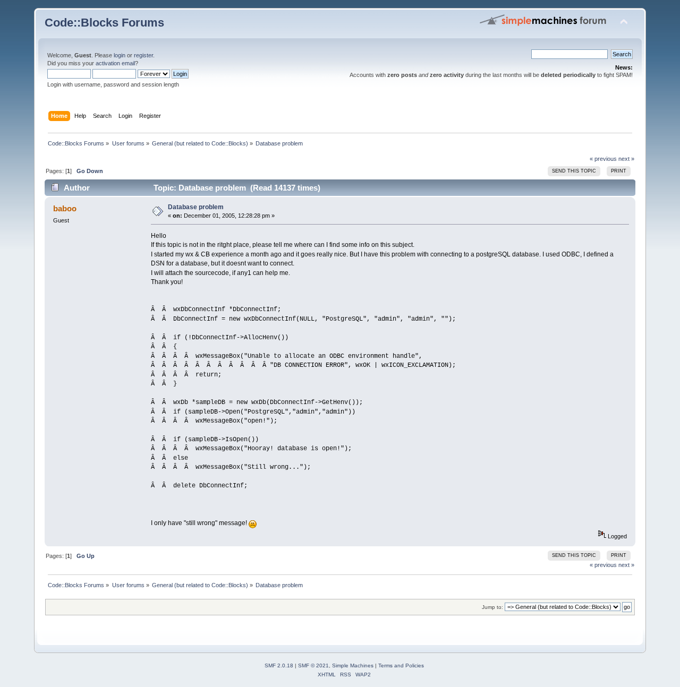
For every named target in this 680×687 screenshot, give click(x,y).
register (143, 55)
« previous (603, 159)
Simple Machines (352, 665)
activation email (115, 63)
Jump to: (492, 607)
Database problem (196, 207)
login (119, 55)
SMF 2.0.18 (279, 665)
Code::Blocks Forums (104, 22)
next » (626, 159)
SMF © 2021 (313, 665)
